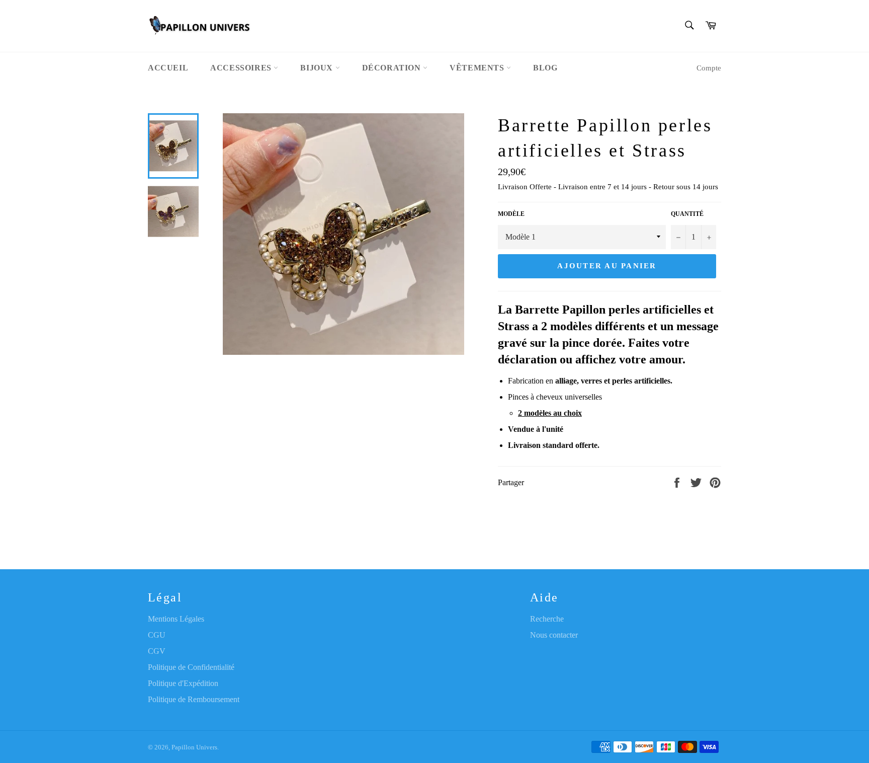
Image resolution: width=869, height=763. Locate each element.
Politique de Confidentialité (191, 667)
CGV (156, 651)
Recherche (547, 619)
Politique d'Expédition (183, 683)
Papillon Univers (194, 747)
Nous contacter (554, 635)
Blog (545, 67)
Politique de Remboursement (193, 699)
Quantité (687, 213)
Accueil (168, 67)
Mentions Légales (176, 619)
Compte (709, 68)
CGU (156, 635)
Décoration (392, 67)
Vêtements (478, 67)
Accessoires (242, 67)
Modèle (511, 213)
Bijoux (317, 67)
